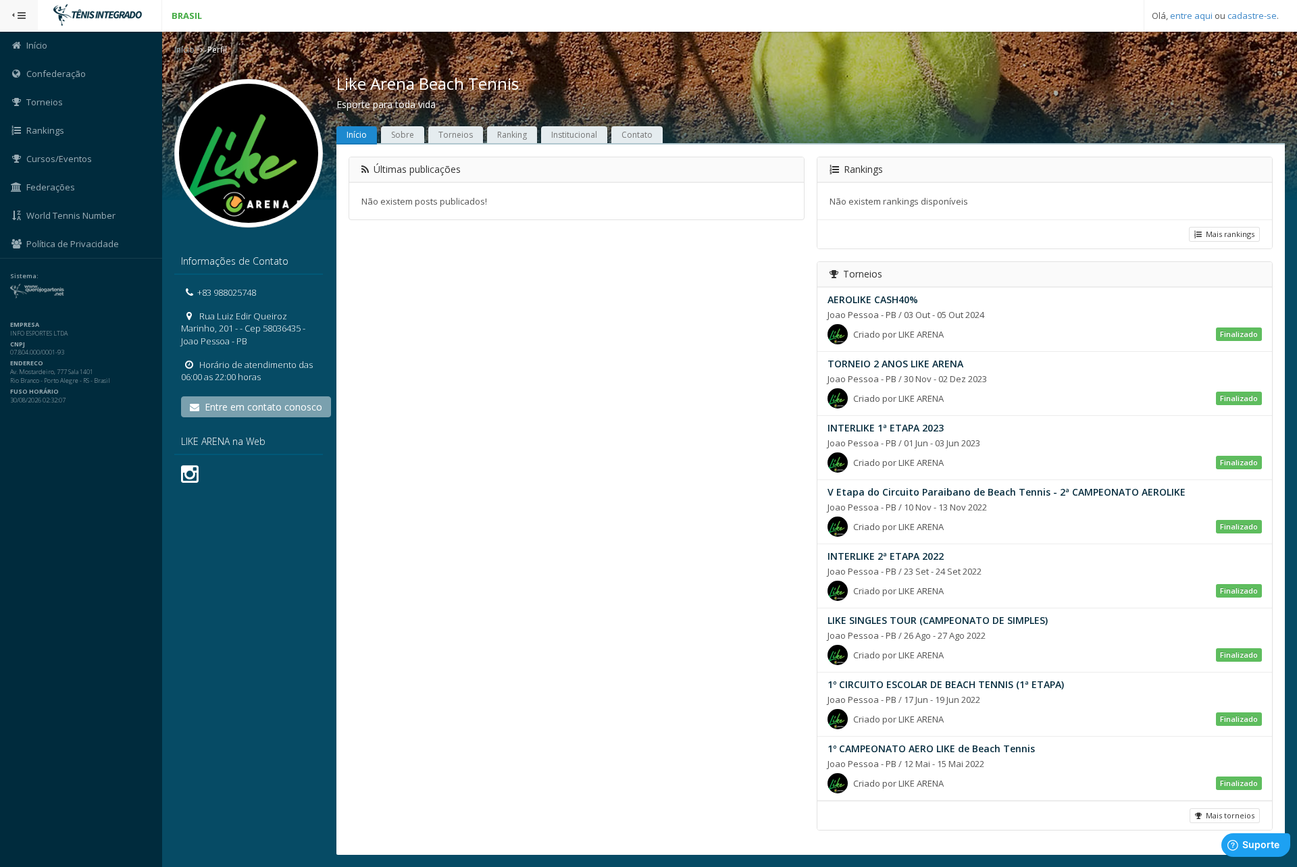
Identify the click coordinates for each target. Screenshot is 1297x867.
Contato (637, 134)
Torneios (455, 134)
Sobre (402, 134)
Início (184, 49)
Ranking (512, 134)
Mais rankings (1228, 234)
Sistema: (24, 276)
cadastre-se (1252, 15)
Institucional (574, 134)
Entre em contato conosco (260, 406)
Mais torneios (1228, 815)
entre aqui (1191, 15)
